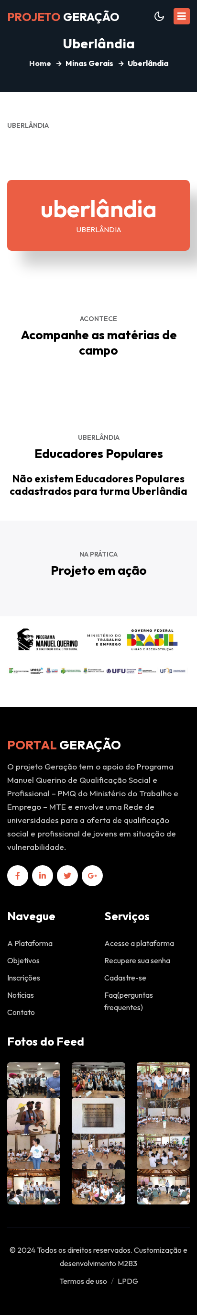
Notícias (20, 995)
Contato (21, 1012)
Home (40, 63)
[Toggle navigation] (182, 16)
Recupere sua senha (137, 960)
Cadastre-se (125, 977)
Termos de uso (83, 1281)
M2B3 (127, 1263)
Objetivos (23, 960)
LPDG (128, 1281)
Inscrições (23, 977)
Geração (63, 17)
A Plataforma (30, 943)
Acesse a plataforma (139, 943)
